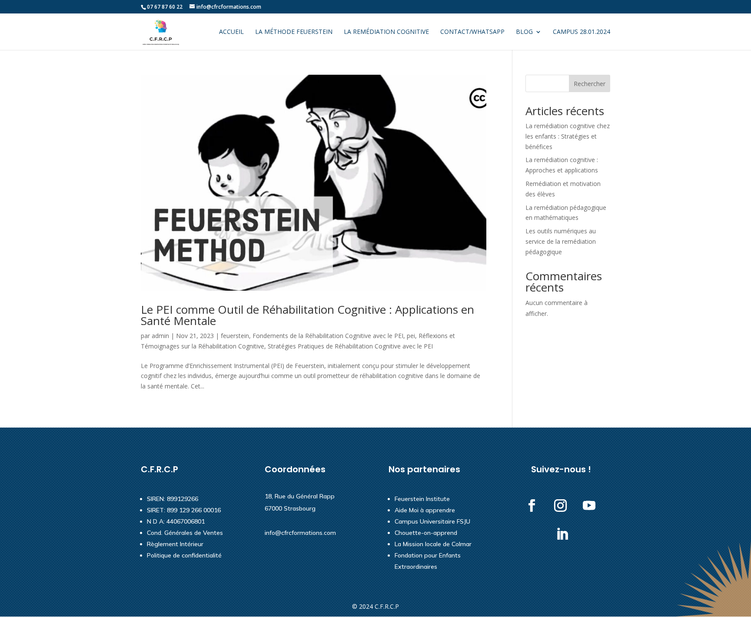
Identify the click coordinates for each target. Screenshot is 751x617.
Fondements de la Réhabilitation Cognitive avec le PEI (328, 336)
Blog (524, 32)
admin (160, 336)
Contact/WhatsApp (472, 32)
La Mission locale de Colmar (433, 544)
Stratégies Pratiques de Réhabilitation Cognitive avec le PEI (350, 346)
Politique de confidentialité (184, 555)
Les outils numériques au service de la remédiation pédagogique (560, 241)
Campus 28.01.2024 (581, 32)
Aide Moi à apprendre (425, 510)
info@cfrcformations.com (300, 533)
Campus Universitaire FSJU (432, 521)
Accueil (231, 32)
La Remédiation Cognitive (386, 32)
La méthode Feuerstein (293, 32)
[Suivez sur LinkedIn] (562, 534)
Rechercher (589, 84)
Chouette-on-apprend (426, 533)
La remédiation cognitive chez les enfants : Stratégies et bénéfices (567, 136)
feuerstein (235, 336)
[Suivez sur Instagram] (560, 505)
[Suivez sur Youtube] (589, 505)
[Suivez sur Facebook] (532, 505)
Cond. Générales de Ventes (185, 533)
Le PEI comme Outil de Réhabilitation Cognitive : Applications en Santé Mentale (307, 315)
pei (411, 336)
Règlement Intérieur (175, 544)
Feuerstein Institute (422, 499)
